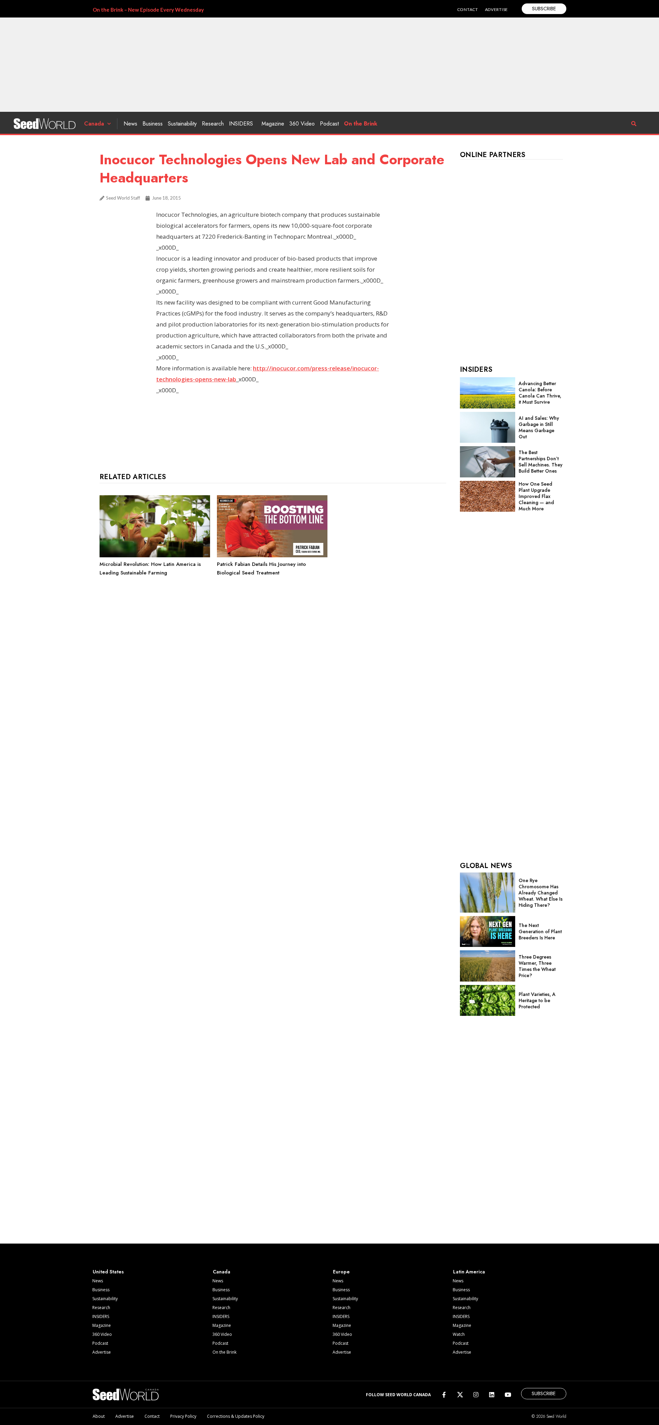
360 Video (302, 124)
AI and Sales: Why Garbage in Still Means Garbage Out (539, 427)
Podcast (329, 124)
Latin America (469, 1271)
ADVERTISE (496, 9)
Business (152, 124)
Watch (459, 1334)
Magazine (273, 124)
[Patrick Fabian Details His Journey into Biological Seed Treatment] (272, 555)
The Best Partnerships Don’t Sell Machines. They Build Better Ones (541, 461)
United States (108, 1271)
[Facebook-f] (444, 1394)
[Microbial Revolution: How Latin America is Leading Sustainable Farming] (155, 555)
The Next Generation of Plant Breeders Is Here (540, 931)
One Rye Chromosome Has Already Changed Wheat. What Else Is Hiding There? (541, 893)
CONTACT (467, 9)
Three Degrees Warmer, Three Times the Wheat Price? (537, 966)
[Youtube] (507, 1394)
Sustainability (182, 124)
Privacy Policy (183, 1416)
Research (213, 124)
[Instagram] (476, 1394)
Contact (152, 1416)
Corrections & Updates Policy (235, 1416)
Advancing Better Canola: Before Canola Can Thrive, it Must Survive (540, 392)
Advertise (101, 1352)
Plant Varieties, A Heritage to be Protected (537, 1000)
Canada (94, 124)
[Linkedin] (491, 1394)
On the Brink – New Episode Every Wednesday (148, 10)
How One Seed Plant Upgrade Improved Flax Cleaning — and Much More (536, 496)
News (130, 124)
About (99, 1416)
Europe (341, 1271)
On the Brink (360, 124)
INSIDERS (241, 124)
